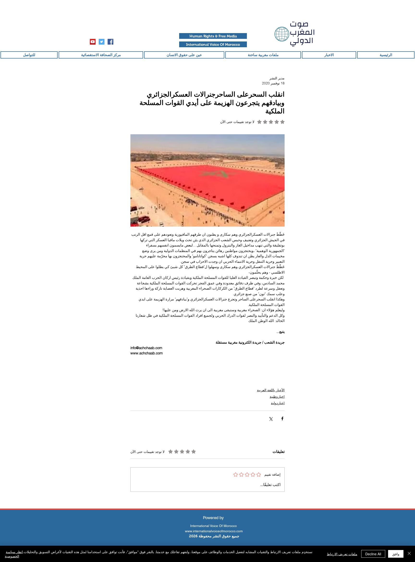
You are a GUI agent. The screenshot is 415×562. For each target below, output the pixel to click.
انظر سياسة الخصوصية (14, 553)
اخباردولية (278, 403)
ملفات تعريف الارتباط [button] (342, 553)
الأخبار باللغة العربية (271, 390)
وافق (395, 553)
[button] (213, 36)
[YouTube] (93, 42)
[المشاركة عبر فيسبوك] (282, 418)
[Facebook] (110, 42)
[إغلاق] (409, 554)
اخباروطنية (277, 396)
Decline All (373, 553)
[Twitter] (101, 42)
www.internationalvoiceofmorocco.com (214, 531)
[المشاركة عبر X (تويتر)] (270, 418)
